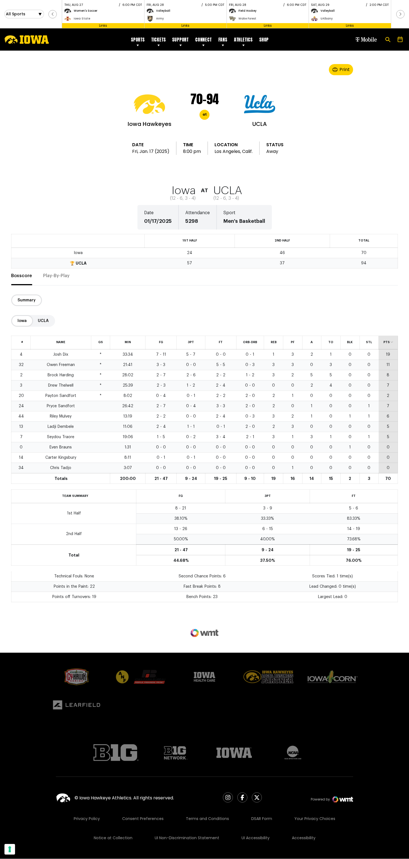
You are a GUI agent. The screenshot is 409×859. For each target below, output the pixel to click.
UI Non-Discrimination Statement (187, 838)
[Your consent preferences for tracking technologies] (9, 849)
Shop (264, 39)
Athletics (243, 39)
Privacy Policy (87, 818)
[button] (52, 14)
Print (344, 69)
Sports (138, 39)
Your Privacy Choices (314, 818)
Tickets (158, 39)
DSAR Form (261, 818)
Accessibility (304, 838)
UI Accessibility (256, 838)
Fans (222, 39)
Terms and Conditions (207, 818)
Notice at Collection (113, 838)
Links (103, 25)
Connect (203, 39)
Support (180, 39)
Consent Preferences (143, 818)
